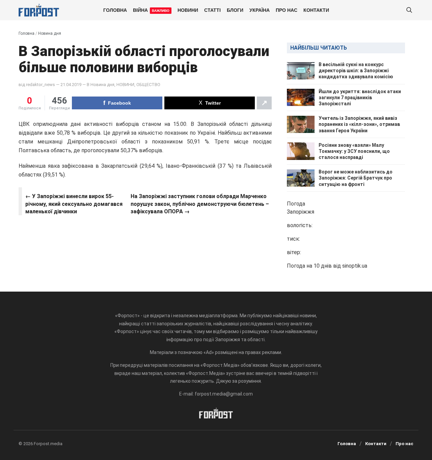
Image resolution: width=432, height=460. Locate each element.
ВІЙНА (151, 9)
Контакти (316, 9)
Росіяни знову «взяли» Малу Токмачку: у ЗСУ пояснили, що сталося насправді (354, 151)
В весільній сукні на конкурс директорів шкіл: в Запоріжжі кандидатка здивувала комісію (356, 70)
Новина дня (49, 33)
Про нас (286, 9)
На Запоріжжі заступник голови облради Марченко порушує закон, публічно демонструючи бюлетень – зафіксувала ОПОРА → (200, 204)
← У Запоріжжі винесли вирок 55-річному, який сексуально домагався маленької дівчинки (74, 204)
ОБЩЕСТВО (148, 84)
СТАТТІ (212, 9)
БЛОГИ (235, 9)
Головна (115, 9)
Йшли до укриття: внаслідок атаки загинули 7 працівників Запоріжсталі (360, 97)
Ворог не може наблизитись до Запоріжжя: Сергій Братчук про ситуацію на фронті (356, 178)
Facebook (119, 103)
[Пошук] (409, 10)
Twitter (213, 103)
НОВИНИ (188, 9)
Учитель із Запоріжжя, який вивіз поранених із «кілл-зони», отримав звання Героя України (359, 124)
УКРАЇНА (259, 9)
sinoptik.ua (354, 266)
